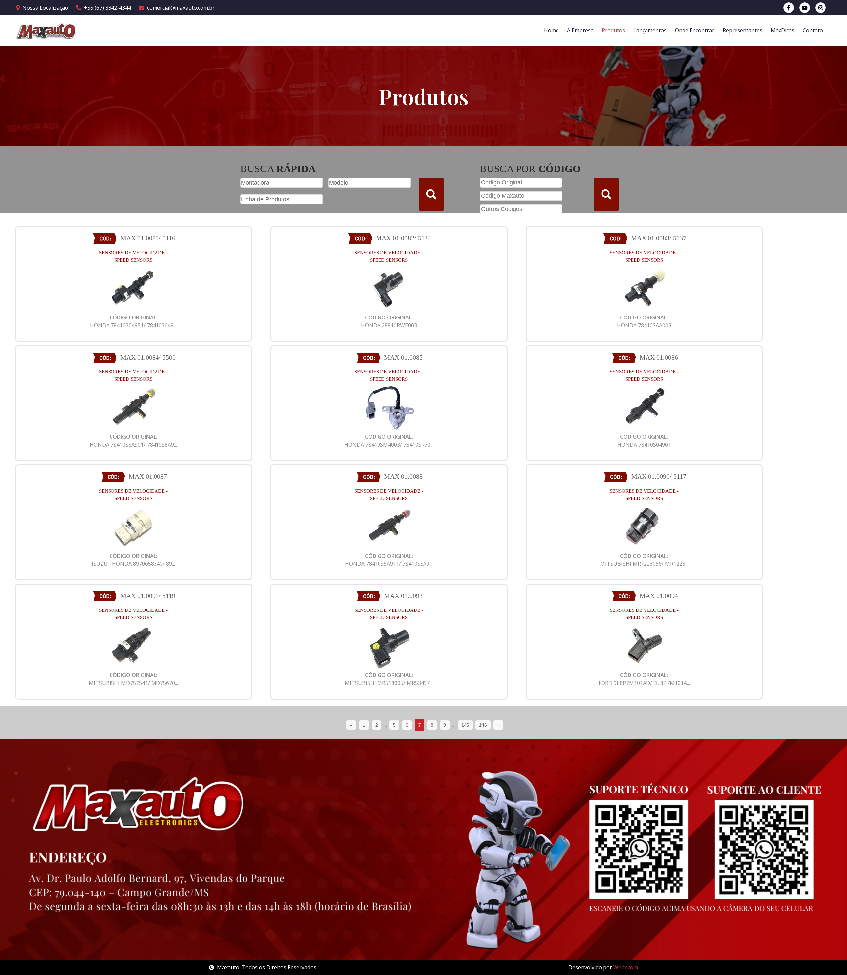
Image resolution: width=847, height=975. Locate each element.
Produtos (613, 30)
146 (483, 725)
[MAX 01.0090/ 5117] (644, 526)
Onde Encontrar (694, 30)
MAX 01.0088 (403, 476)
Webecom (625, 967)
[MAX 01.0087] (133, 526)
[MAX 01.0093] (389, 645)
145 (465, 725)
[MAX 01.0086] (644, 407)
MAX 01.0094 (659, 595)
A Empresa (580, 30)
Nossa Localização (45, 7)
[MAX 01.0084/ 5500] (133, 407)
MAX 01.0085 (403, 357)
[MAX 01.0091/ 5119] (133, 645)
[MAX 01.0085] (389, 407)
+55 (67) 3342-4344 (107, 7)
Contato (813, 30)
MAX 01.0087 (148, 476)
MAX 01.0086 (659, 357)
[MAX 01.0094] (644, 645)
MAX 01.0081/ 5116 (147, 238)
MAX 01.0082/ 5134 (403, 238)
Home (551, 30)
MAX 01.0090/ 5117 (658, 476)
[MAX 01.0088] (389, 526)
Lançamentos (650, 30)
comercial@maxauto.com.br (181, 7)
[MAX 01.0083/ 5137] (644, 288)
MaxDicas (782, 30)
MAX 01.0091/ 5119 (147, 595)
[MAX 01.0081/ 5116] (133, 288)
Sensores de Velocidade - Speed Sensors (133, 256)
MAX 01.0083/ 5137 (658, 238)
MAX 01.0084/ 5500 (148, 357)
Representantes (742, 30)
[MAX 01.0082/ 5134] (389, 288)
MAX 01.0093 (403, 595)
